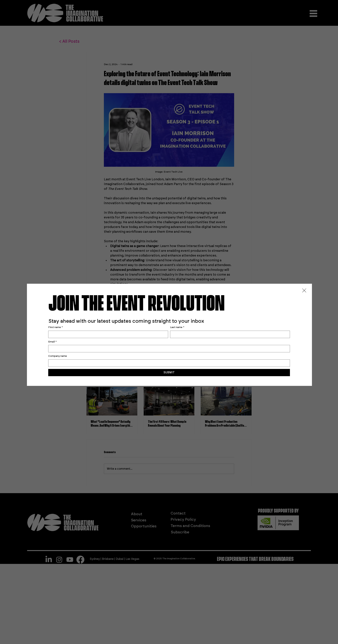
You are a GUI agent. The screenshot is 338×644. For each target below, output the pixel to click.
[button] (304, 290)
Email (52, 342)
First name (55, 327)
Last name (177, 327)
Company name (57, 356)
